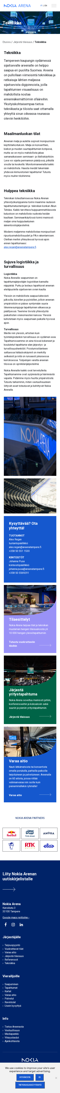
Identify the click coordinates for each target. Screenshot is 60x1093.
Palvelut (9, 998)
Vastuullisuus (12, 1030)
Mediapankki (12, 1033)
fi (41, 6)
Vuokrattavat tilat (14, 948)
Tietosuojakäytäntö (30, 1085)
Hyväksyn (25, 1077)
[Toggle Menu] (53, 5)
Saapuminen (11, 984)
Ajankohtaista (12, 1041)
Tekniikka (10, 963)
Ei (39, 1077)
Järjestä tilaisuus (22, 42)
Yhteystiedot (12, 1037)
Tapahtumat (11, 987)
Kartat (8, 991)
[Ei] (56, 1077)
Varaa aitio (10, 952)
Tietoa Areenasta (14, 1026)
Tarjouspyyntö (12, 945)
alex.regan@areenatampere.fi (20, 247)
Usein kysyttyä (13, 1005)
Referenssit (11, 959)
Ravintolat (10, 1002)
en (45, 6)
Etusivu (7, 42)
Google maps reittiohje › (16, 917)
